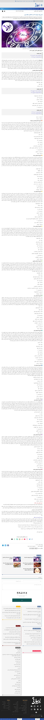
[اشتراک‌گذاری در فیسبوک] (8, 545)
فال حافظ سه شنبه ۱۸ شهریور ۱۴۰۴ (36, 91)
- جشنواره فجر (17, 708)
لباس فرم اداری (18, 677)
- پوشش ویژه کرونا (16, 704)
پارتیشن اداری (18, 662)
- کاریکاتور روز (25, 712)
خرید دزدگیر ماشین (17, 666)
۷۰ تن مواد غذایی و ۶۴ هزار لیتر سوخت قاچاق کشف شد (12, 629)
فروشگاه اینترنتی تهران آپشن (16, 685)
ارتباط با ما (23, 1)
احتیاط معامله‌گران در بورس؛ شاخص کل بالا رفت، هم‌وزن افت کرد (14, 719)
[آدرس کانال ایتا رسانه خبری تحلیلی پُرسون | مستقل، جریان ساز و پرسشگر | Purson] (22, 539)
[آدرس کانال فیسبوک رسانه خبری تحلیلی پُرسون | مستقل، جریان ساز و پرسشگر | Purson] (32, 539)
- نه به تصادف (17, 710)
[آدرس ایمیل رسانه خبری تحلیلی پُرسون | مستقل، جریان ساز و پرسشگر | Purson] (12, 539)
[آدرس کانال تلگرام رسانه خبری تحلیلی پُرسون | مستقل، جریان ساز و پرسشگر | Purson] (29, 539)
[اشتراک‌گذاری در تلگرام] (3, 545)
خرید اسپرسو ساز (17, 661)
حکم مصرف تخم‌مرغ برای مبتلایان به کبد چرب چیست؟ (12, 615)
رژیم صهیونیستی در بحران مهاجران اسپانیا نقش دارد (33, 608)
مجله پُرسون (40, 11)
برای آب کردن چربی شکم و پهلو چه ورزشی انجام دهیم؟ (12, 610)
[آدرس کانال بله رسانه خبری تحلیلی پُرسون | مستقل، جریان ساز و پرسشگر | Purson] (17, 539)
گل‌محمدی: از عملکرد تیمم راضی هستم (14, 631)
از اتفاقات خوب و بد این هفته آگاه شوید (35, 635)
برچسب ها (29, 1)
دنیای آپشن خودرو (17, 684)
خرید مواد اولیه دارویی (17, 675)
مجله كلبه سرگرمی (17, 691)
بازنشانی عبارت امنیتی (22, 596)
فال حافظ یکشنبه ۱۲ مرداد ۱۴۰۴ (36, 112)
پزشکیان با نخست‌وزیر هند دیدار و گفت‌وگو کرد (34, 611)
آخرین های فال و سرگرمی (36, 628)
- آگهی (18, 701)
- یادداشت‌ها (25, 703)
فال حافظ (36, 548)
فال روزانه (32, 548)
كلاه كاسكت (18, 687)
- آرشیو (18, 705)
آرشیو (31, 1)
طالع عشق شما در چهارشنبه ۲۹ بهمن (36, 637)
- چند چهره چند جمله (24, 705)
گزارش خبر (18, 673)
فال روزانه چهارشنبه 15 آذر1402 (28, 557)
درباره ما (26, 1)
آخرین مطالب (18, 625)
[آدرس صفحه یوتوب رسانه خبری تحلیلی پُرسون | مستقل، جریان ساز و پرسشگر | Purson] (24, 539)
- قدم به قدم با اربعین (16, 711)
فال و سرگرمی (36, 11)
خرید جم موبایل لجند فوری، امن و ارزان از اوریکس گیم (33, 633)
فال (29, 48)
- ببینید (26, 704)
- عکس (26, 711)
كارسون (19, 680)
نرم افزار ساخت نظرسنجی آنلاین (15, 678)
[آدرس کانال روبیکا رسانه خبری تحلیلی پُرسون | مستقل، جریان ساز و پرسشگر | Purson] (19, 539)
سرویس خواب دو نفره (17, 664)
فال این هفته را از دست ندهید (36, 639)
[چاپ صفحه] (4, 11)
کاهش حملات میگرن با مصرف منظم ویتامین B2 (13, 617)
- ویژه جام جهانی (16, 706)
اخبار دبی (19, 668)
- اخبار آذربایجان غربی (8, 703)
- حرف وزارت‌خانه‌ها (24, 710)
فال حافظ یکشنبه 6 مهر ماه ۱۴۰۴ (36, 57)
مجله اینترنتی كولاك (17, 689)
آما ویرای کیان (32, 716)
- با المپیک (17, 709)
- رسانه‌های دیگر (24, 709)
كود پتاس (19, 651)
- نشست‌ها (25, 701)
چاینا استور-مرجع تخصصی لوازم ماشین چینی (14, 669)
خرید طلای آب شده (17, 671)
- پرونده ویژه (25, 706)
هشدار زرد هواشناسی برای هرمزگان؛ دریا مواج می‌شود (12, 637)
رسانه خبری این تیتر (17, 692)
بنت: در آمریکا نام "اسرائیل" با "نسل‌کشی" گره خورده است (32, 619)
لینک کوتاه (39, 546)
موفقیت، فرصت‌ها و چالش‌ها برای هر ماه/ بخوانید (33, 643)
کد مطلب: (39, 544)
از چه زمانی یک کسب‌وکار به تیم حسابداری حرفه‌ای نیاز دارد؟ (12, 608)
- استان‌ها (17, 703)
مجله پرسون (18, 606)
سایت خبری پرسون (36, 48)
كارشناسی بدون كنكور (17, 657)
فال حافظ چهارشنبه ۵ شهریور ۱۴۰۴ (36, 92)
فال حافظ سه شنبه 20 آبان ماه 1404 (35, 55)
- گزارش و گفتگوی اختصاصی (23, 708)
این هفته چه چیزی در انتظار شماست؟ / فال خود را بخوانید (32, 641)
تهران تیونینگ (18, 682)
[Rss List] (15, 1)
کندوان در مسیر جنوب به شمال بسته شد (33, 8)
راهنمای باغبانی (18, 652)
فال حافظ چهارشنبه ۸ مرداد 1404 (36, 113)
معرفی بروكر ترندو (17, 659)
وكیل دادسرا (18, 649)
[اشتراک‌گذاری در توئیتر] (5, 545)
